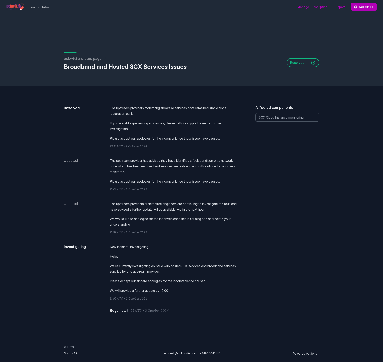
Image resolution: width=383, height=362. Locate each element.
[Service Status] (15, 6)
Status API (71, 353)
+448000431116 (210, 353)
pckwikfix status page (83, 58)
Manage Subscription (312, 7)
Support (339, 7)
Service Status (39, 7)
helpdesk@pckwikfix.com (179, 353)
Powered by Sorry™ (306, 353)
